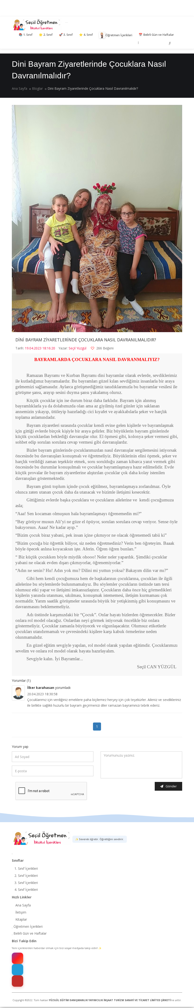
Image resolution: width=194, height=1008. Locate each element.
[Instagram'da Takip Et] (17, 958)
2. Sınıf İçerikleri (25, 875)
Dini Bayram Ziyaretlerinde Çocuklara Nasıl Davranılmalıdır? (85, 340)
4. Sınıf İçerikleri (25, 889)
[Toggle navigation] (66, 22)
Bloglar (37, 88)
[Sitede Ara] (169, 43)
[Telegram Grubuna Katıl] (17, 969)
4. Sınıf (86, 35)
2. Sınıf (46, 35)
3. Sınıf (66, 35)
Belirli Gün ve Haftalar (156, 35)
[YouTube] (161, 43)
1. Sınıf (25, 35)
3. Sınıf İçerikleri (25, 882)
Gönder (171, 786)
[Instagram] (146, 43)
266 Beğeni (104, 348)
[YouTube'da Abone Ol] (17, 981)
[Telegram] (153, 43)
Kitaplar (20, 919)
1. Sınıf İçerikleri (25, 868)
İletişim (20, 912)
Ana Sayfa (19, 88)
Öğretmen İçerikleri (119, 35)
